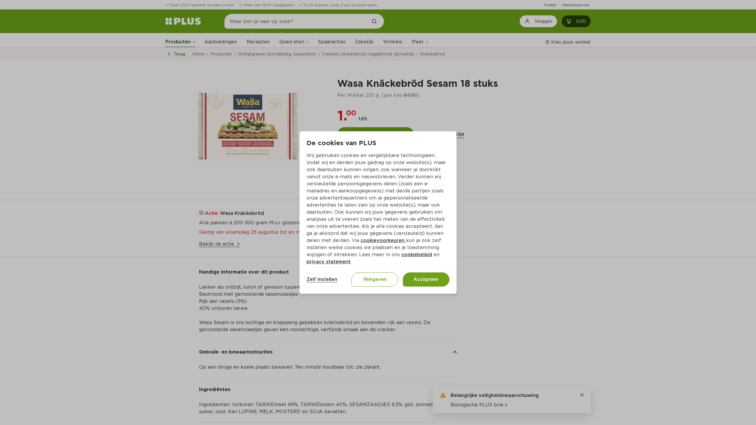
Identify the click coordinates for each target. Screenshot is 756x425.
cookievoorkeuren (383, 240)
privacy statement (329, 261)
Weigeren (375, 279)
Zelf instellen (322, 279)
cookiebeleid (416, 254)
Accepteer (426, 279)
